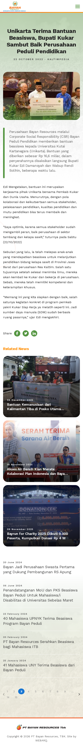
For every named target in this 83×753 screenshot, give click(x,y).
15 (16, 697)
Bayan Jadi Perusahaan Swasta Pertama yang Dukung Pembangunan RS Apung (39, 569)
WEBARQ (41, 740)
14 (8, 697)
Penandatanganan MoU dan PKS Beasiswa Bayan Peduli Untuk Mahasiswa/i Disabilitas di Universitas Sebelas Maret (40, 595)
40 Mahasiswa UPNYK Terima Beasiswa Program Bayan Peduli (37, 621)
